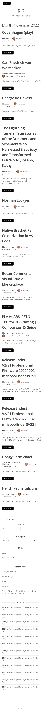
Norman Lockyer (16, 200)
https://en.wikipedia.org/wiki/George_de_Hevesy (18, 111)
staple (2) (5, 586)
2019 (4, 658)
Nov (36, 614)
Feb (10, 607)
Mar (13, 607)
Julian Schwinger (7, 576)
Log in (4, 553)
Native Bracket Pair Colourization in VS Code (18, 235)
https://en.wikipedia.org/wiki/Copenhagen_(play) (18, 45)
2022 (4, 636)
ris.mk (20, 708)
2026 (4, 607)
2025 (4, 614)
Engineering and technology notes (14, 74)
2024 (4, 622)
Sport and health (9, 494)
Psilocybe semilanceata (10, 572)
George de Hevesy (17, 97)
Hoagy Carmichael (17, 456)
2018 (4, 665)
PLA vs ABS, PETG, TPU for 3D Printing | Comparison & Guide (19, 322)
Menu (7, 3)
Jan (7, 607)
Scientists (7, 104)
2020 (4, 651)
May (19, 607)
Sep (30, 614)
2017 (4, 672)
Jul (25, 607)
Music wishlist (8, 464)
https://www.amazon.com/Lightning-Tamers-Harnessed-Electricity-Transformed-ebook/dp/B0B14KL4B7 (17, 181)
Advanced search (8, 558)
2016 (4, 680)
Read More (7, 53)
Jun (23, 607)
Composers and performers (12, 462)
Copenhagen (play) (17, 32)
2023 (4, 629)
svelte (4, 581)
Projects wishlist (9, 247)
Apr (16, 614)
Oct (34, 614)
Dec (3, 617)
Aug (27, 607)
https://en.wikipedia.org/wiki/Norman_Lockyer (18, 213)
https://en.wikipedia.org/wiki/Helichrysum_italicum (19, 501)
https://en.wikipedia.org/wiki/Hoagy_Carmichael (18, 471)
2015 (4, 687)
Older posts (11, 519)
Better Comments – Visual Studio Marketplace (18, 279)
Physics (6, 38)
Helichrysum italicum (19, 488)
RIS (21, 11)
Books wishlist (8, 171)
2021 (4, 643)
